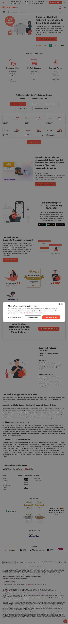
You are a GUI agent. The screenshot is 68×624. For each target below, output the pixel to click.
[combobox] (59, 304)
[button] (14, 317)
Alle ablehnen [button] (33, 317)
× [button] (62, 304)
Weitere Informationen (35, 313)
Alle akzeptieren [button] (51, 317)
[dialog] (34, 312)
